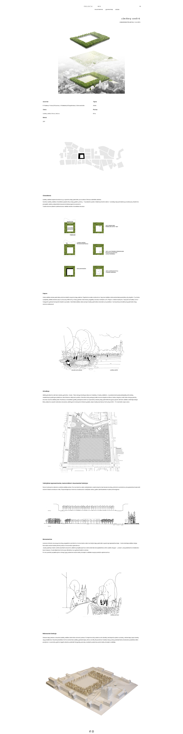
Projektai (88, 6)
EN (140, 6)
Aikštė (94, 105)
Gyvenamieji (109, 9)
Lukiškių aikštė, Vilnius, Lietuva (51, 113)
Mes (99, 6)
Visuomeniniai (99, 9)
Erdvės (117, 9)
